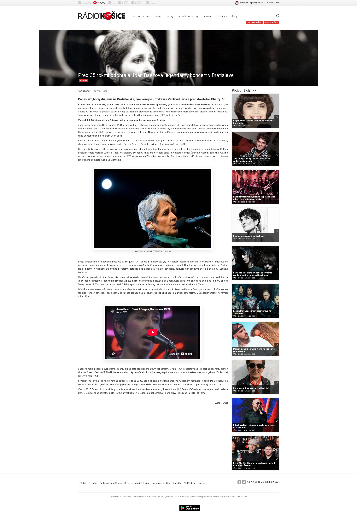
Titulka (82, 483)
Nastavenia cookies (161, 483)
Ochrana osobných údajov (136, 483)
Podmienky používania (111, 483)
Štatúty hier (189, 483)
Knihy (234, 16)
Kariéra (201, 483)
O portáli (93, 483)
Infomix (157, 16)
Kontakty (177, 483)
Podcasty (221, 16)
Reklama (207, 16)
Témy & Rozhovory (188, 16)
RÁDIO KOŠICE (84, 91)
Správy (169, 16)
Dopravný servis (140, 16)
